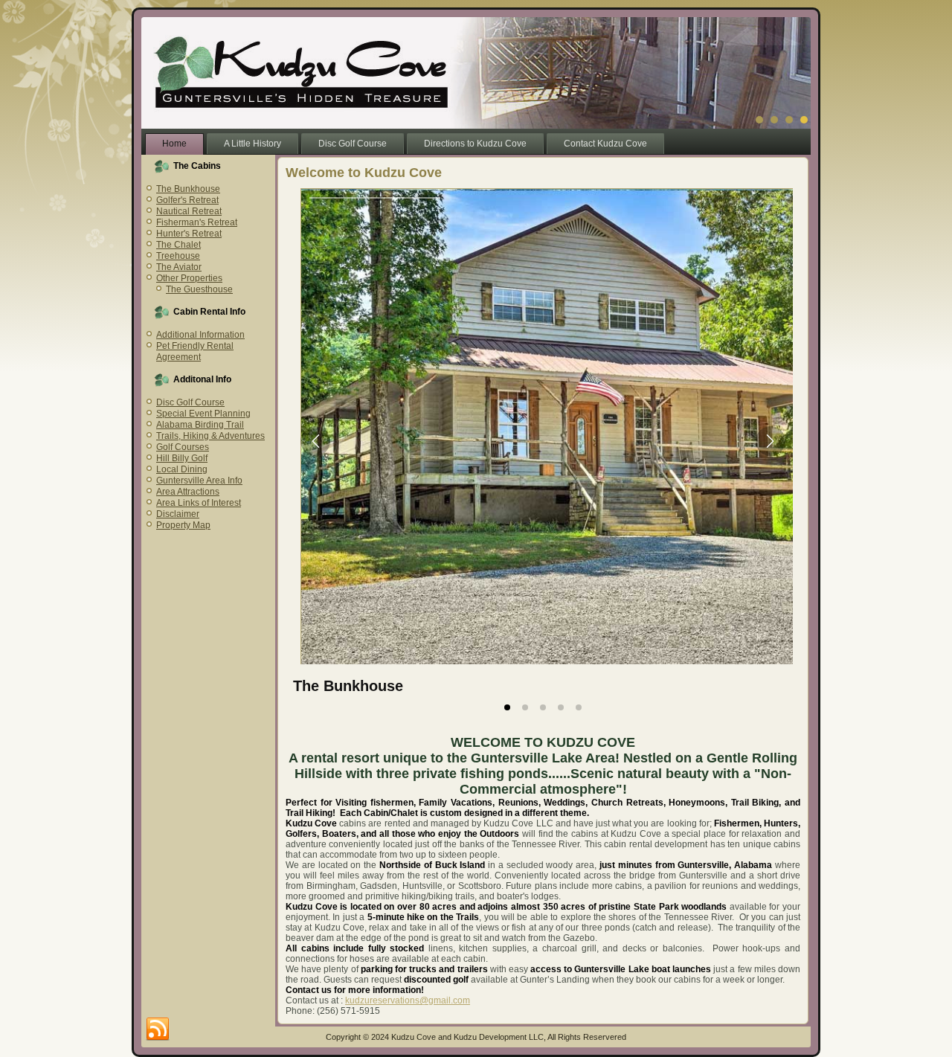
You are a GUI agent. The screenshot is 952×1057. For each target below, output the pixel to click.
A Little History (252, 143)
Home (174, 143)
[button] (315, 441)
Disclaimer (177, 514)
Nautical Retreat (189, 211)
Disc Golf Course (352, 143)
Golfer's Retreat (187, 200)
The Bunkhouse (188, 189)
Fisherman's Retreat (196, 222)
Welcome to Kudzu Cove (364, 172)
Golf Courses (182, 447)
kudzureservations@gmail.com (407, 1000)
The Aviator (179, 267)
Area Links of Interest (198, 503)
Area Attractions (187, 491)
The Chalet (178, 245)
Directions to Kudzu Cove (475, 143)
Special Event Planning (203, 413)
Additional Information (200, 335)
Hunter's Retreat (189, 233)
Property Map (183, 525)
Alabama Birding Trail (200, 425)
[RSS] (158, 1029)
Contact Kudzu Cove (605, 143)
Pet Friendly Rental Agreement (195, 351)
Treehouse (178, 256)
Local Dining (182, 469)
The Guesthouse (199, 289)
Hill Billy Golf (182, 458)
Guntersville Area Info (199, 480)
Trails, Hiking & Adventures (210, 436)
